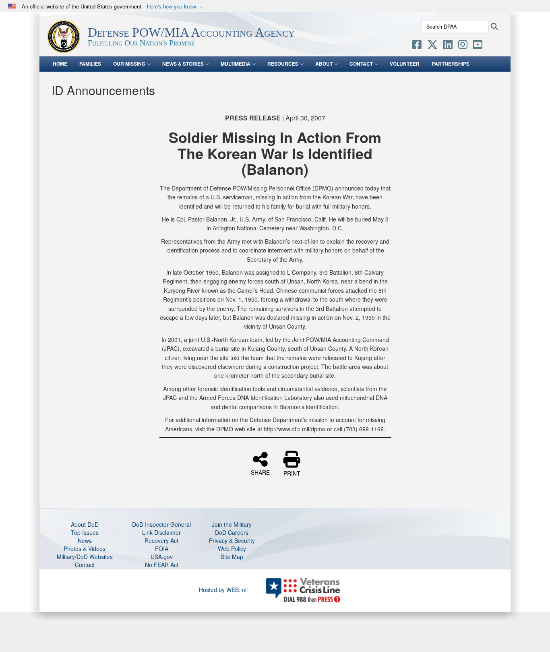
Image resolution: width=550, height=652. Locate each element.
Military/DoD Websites (85, 557)
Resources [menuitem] (282, 63)
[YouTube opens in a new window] (477, 46)
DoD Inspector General (161, 524)
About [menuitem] (324, 63)
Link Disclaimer (161, 532)
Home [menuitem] (60, 63)
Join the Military (232, 524)
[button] (176, 6)
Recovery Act (161, 540)
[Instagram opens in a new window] (462, 46)
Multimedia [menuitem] (235, 63)
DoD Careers (231, 532)
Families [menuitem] (90, 63)
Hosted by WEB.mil (223, 590)
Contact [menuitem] (361, 63)
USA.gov (162, 557)
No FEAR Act (161, 565)
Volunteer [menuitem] (405, 63)
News (85, 540)
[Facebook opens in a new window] (417, 46)
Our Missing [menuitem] (129, 63)
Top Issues (85, 532)
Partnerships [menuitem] (450, 63)
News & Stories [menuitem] (183, 63)
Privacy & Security (232, 540)
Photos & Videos (84, 548)
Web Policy (232, 548)
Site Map (232, 557)
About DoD (85, 524)
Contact (85, 565)
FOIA (161, 548)
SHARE (260, 472)
